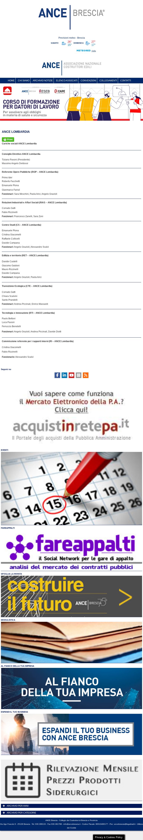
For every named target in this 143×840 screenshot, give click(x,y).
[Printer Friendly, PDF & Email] (8, 139)
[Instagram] (78, 375)
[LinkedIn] (64, 375)
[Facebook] (57, 375)
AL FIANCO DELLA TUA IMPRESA (17, 666)
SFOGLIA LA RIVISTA (11, 574)
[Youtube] (71, 375)
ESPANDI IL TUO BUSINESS (14, 712)
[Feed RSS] (85, 375)
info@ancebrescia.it (71, 824)
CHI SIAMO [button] (23, 80)
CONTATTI (125, 80)
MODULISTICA (8, 620)
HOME (11, 80)
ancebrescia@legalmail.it (124, 824)
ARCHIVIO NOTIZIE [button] (43, 80)
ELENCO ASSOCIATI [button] (66, 80)
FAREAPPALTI (8, 528)
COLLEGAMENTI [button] (108, 80)
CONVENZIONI (88, 80)
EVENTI (4, 450)
